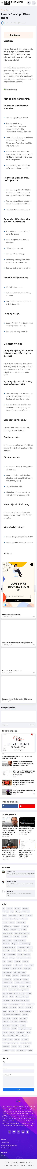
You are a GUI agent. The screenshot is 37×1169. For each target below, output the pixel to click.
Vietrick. (30, 1162)
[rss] (27, 1132)
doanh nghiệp (7, 940)
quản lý (5, 1007)
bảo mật (29, 915)
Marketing (6, 986)
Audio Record (13, 915)
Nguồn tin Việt (6, 1148)
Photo (4, 1004)
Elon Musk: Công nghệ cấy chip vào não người (24, 791)
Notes (29, 993)
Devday (24, 936)
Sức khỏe (14, 1021)
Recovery (13, 1007)
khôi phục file (7, 972)
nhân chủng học (19, 993)
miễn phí (14, 986)
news (4, 990)
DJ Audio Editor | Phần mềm (12, 671)
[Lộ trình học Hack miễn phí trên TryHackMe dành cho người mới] (18, 743)
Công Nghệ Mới (7, 933)
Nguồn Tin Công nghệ (13, 2)
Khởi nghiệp (6, 975)
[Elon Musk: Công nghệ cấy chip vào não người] (7, 792)
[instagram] (23, 1132)
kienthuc (15, 975)
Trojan (17, 1039)
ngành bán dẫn (13, 990)
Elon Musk (6, 951)
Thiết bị (23, 1025)
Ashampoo (25, 912)
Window (26, 1046)
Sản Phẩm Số (13, 1011)
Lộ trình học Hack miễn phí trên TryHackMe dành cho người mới (17, 757)
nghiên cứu (24, 990)
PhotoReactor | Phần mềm (11, 614)
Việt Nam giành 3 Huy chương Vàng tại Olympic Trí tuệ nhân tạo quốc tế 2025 (23, 782)
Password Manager (22, 997)
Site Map (30, 1165)
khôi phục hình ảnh (19, 972)
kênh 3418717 (7, 968)
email (13, 951)
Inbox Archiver (21, 958)
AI (3, 908)
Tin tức (12, 1032)
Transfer (25, 1036)
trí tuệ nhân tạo (7, 1039)
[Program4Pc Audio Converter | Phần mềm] (18, 687)
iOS (29, 958)
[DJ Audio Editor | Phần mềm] (18, 659)
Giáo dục (27, 954)
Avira (21, 915)
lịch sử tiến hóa (7, 983)
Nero (28, 986)
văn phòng (15, 1043)
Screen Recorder (25, 1011)
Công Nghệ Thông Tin (22, 933)
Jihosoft (25, 961)
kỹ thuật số (17, 979)
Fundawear (11, 954)
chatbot (5, 922)
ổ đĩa (11, 997)
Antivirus (5, 912)
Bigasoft (16, 919)
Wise (12, 1050)
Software (5, 1021)
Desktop (16, 936)
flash (30, 951)
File (25, 951)
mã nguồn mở (25, 983)
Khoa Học (27, 968)
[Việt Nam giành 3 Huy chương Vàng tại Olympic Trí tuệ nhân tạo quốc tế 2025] (7, 782)
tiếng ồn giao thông (25, 1029)
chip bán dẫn (21, 922)
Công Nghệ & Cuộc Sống (18, 929)
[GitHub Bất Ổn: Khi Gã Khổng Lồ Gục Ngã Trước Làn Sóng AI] (27, 822)
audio (4, 915)
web (20, 1046)
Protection (30, 1004)
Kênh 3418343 (7, 965)
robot (4, 1011)
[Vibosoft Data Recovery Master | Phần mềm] (18, 631)
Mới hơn (5, 725)
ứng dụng (6, 1043)
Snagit (15, 1018)
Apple (18, 912)
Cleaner (16, 926)
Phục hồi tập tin (14, 1004)
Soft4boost (23, 1018)
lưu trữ (17, 983)
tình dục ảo (20, 1032)
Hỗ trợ (12, 958)
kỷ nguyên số (7, 979)
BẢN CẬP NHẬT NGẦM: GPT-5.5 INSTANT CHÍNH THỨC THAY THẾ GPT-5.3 (24, 773)
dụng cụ (14, 944)
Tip (4, 1036)
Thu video (6, 1029)
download (11, 10)
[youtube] (27, 806)
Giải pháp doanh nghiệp (9, 1145)
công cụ (5, 929)
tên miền (15, 1025)
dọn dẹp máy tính (19, 940)
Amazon (17, 908)
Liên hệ (22, 1165)
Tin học (5, 1032)
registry (21, 1007)
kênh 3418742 (17, 968)
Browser (24, 919)
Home (3, 1155)
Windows (6, 1050)
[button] (2, 3)
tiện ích (14, 1029)
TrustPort (25, 1039)
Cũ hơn (31, 725)
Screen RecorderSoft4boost (11, 1014)
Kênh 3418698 (29, 965)
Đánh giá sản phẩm (9, 947)
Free (4, 954)
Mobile (22, 986)
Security (25, 1014)
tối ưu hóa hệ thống (14, 1036)
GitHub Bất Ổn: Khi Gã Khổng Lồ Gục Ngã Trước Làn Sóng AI (26, 830)
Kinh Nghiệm (25, 975)
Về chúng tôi (14, 1165)
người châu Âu (7, 993)
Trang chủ (4, 10)
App (12, 912)
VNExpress (6, 1046)
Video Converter (26, 1043)
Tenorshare (6, 1025)
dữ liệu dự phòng (25, 944)
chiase (12, 922)
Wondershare (21, 1050)
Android (25, 908)
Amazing (9, 908)
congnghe (25, 926)
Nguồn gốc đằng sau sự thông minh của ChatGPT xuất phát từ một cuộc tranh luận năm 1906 (9, 854)
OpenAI (5, 997)
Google (5, 958)
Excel (19, 951)
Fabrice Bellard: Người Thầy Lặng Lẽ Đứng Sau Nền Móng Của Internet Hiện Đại (23, 763)
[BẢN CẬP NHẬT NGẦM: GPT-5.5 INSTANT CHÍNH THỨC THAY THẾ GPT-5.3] (7, 773)
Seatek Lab (5, 1142)
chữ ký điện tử (7, 926)
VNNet (14, 1046)
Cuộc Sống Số (7, 936)
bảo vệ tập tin (7, 919)
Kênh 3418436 (18, 965)
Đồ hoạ (29, 947)
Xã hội (30, 1050)
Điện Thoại (21, 947)
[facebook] (10, 806)
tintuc (28, 1032)
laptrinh (25, 979)
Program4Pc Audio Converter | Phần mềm (17, 699)
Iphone (10, 961)
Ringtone (29, 1007)
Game (20, 954)
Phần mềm (6, 1000)
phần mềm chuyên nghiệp (20, 1000)
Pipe (23, 1004)
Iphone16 (17, 961)
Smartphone (6, 1018)
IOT (4, 961)
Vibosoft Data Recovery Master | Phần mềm (17, 643)
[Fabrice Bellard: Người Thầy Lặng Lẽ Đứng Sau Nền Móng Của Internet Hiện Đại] (7, 763)
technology (23, 1021)
